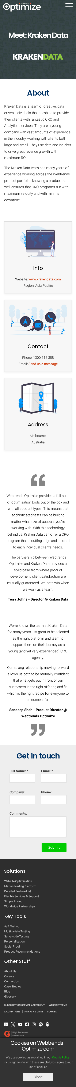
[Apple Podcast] (49, 1025)
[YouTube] (21, 1025)
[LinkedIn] (7, 1025)
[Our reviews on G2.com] (34, 1035)
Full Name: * (19, 771)
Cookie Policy (60, 1057)
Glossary (10, 996)
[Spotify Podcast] (42, 1025)
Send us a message (43, 364)
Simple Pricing (13, 901)
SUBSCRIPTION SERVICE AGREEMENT (24, 1005)
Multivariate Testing (17, 931)
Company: (17, 792)
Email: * (47, 771)
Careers (9, 976)
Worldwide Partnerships (19, 906)
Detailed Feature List (17, 891)
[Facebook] (28, 1025)
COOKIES (52, 1011)
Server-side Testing (16, 936)
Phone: (46, 792)
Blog (7, 991)
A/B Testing (11, 926)
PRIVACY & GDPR (33, 1011)
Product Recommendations (22, 951)
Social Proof (12, 946)
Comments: (18, 813)
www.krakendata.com (44, 279)
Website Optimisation (18, 881)
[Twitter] (14, 1025)
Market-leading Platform (20, 886)
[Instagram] (35, 1025)
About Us (10, 971)
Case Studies (12, 986)
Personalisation (14, 941)
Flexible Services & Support (21, 896)
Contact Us (11, 981)
